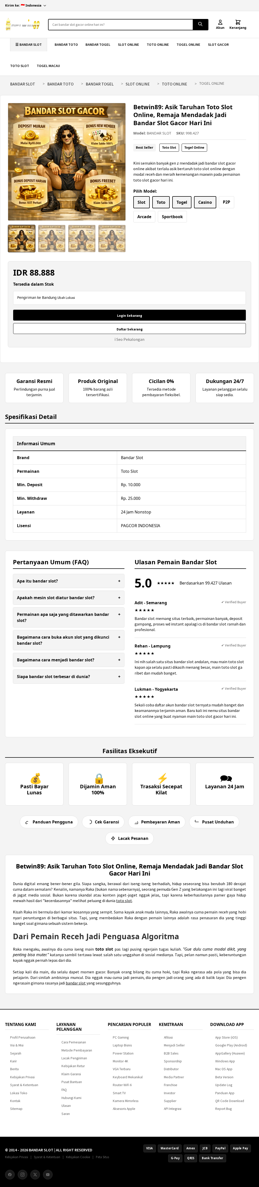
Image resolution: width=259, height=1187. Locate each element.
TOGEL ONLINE (188, 44)
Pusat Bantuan (71, 1082)
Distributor (171, 1069)
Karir (13, 1061)
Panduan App (224, 1093)
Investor (169, 1093)
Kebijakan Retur (73, 1066)
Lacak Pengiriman (74, 1058)
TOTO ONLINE (158, 44)
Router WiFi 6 (122, 1085)
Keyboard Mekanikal (128, 1077)
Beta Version (224, 1077)
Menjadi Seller (174, 1045)
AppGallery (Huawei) (230, 1053)
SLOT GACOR (218, 44)
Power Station (123, 1053)
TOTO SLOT (19, 65)
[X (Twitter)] (35, 1174)
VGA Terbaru (122, 1069)
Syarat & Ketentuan (24, 1085)
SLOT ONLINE (128, 44)
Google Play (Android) (231, 1045)
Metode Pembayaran (76, 1050)
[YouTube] (48, 1174)
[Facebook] (10, 1174)
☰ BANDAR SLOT (28, 44)
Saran (65, 1114)
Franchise (170, 1085)
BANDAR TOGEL (97, 44)
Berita (14, 1069)
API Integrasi (172, 1109)
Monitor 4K (120, 1061)
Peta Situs (102, 1157)
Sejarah (15, 1053)
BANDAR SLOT (22, 83)
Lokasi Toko (18, 1093)
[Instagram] (22, 1174)
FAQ (64, 1090)
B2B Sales (171, 1053)
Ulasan (66, 1106)
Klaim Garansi (71, 1074)
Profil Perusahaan (22, 1037)
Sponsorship (173, 1061)
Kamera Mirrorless (125, 1101)
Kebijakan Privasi (22, 1077)
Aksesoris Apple (124, 1109)
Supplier (170, 1101)
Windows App (225, 1061)
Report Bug (223, 1109)
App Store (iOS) (226, 1037)
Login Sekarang (129, 315)
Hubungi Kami (71, 1098)
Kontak (15, 1101)
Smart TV (119, 1093)
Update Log (223, 1085)
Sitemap (16, 1109)
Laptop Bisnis (122, 1045)
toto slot (124, 900)
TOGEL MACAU (48, 65)
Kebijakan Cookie (78, 1157)
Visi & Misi (17, 1045)
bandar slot (76, 983)
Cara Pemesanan (73, 1042)
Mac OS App (223, 1069)
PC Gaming (121, 1037)
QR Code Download (229, 1101)
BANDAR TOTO (66, 44)
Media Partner (174, 1077)
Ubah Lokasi (66, 298)
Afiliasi (168, 1037)
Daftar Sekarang (130, 329)
